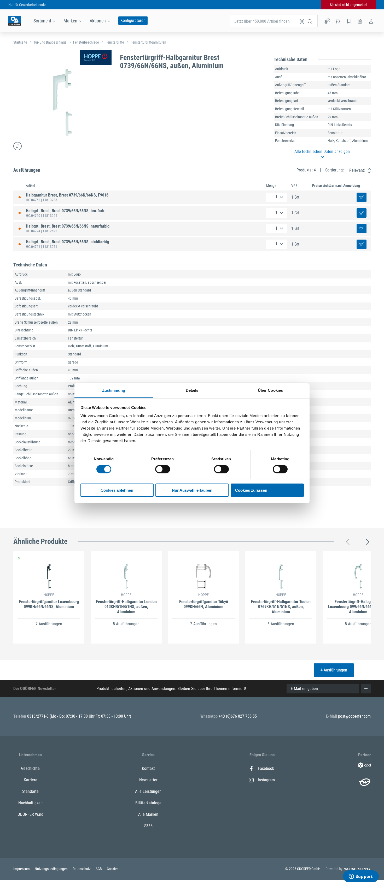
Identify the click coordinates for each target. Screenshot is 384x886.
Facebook (266, 768)
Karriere (30, 779)
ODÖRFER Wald (30, 814)
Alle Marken (148, 814)
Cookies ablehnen (117, 490)
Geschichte (30, 768)
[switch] (162, 469)
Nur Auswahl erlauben (192, 490)
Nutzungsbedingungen (51, 869)
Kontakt (148, 768)
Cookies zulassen (251, 490)
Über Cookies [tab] (270, 390)
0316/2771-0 (38, 716)
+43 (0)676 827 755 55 (238, 716)
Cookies (112, 869)
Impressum (22, 869)
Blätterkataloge (148, 802)
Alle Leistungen (148, 791)
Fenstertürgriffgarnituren (148, 42)
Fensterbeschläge (86, 42)
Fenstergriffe (115, 42)
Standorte (30, 791)
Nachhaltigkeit (30, 802)
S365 (148, 825)
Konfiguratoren (133, 20)
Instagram (266, 779)
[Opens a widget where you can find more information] (361, 876)
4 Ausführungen (334, 670)
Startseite (20, 42)
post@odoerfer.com (354, 716)
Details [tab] (192, 390)
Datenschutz (82, 869)
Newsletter (148, 779)
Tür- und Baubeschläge (50, 42)
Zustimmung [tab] (113, 390)
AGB (99, 869)
